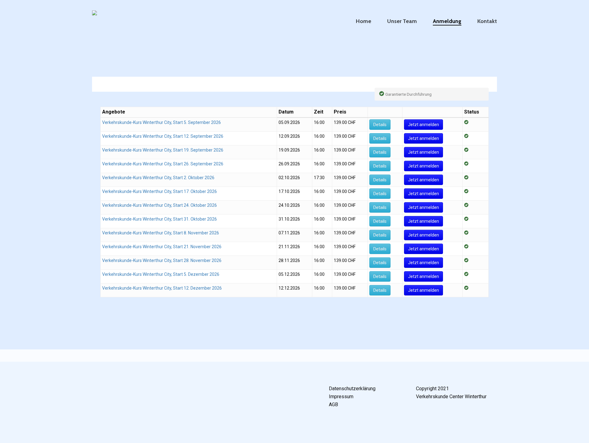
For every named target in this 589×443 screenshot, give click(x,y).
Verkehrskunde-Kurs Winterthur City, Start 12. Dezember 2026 (162, 288)
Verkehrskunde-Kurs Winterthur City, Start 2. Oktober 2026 (158, 177)
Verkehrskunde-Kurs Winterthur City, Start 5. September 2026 (161, 122)
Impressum (341, 396)
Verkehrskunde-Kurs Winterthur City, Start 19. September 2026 (162, 150)
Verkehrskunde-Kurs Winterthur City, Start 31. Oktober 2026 (159, 219)
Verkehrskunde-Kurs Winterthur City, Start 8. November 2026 (160, 232)
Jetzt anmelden (423, 124)
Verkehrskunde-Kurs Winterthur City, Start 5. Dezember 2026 (160, 274)
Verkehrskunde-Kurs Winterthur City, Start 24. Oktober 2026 (159, 205)
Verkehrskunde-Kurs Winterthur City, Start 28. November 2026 (161, 260)
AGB (333, 404)
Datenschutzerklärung (352, 388)
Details (380, 124)
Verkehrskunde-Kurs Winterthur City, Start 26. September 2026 (162, 163)
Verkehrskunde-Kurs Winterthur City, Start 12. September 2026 (162, 136)
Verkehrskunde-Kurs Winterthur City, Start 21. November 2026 (161, 246)
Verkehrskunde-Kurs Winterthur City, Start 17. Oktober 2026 (159, 191)
